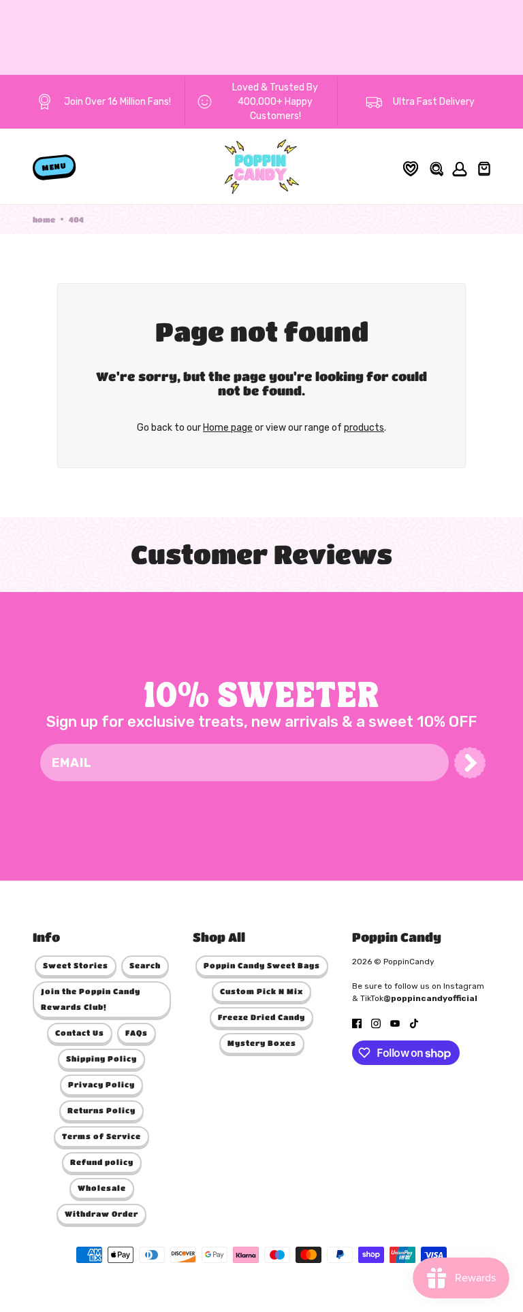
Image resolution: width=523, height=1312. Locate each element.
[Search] (435, 167)
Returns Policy (101, 1110)
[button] (470, 763)
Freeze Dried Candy (261, 1017)
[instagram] (376, 1022)
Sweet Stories (75, 965)
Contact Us (79, 1032)
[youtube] (395, 1022)
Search (145, 965)
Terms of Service (101, 1136)
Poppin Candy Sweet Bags (262, 965)
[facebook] (357, 1022)
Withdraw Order (101, 1213)
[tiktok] (414, 1022)
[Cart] (482, 166)
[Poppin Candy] (262, 167)
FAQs (136, 1032)
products (364, 427)
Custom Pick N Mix (261, 991)
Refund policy (101, 1162)
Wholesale (102, 1187)
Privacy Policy (101, 1084)
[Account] (458, 167)
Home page (228, 427)
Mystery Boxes (261, 1042)
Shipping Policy (101, 1058)
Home (44, 219)
